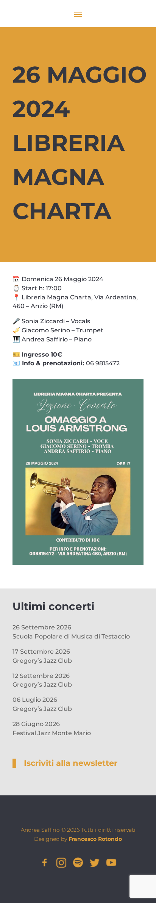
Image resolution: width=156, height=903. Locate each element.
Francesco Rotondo (95, 839)
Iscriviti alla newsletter (70, 763)
